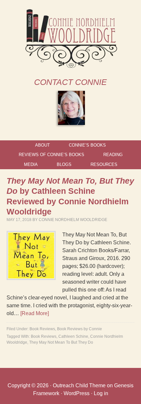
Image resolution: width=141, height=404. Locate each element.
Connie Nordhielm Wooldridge (73, 219)
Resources (104, 164)
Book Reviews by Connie (79, 329)
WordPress (77, 393)
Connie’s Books (87, 145)
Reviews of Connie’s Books (51, 154)
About (42, 145)
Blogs (64, 164)
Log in (101, 393)
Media (31, 164)
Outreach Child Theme (79, 385)
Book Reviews (42, 329)
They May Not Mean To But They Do (61, 342)
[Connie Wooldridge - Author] (70, 65)
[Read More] (34, 313)
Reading (113, 154)
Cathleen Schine (73, 336)
